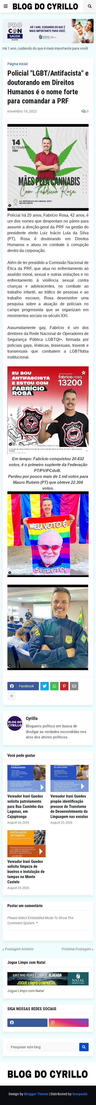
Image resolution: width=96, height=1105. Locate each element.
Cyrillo (32, 718)
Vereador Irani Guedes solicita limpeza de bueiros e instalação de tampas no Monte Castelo (26, 871)
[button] (5, 6)
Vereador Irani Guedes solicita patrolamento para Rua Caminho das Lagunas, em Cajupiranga (25, 806)
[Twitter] (44, 686)
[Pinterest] (64, 686)
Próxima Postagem (76, 949)
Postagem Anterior (19, 949)
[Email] (74, 686)
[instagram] (69, 1023)
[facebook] (27, 1023)
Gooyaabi (79, 1094)
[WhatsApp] (54, 686)
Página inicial (17, 64)
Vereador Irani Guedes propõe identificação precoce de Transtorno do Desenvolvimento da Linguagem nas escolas (69, 806)
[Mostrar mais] (11, 696)
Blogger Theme (36, 1094)
